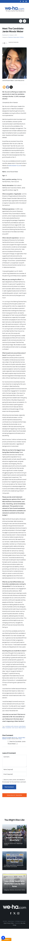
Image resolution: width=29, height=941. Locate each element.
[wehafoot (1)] (14, 905)
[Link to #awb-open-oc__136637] (20, 21)
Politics (22, 37)
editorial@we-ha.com (15, 165)
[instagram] (26, 1)
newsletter (8, 727)
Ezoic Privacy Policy (9, 923)
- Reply (20, 738)
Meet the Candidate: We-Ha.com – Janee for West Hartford (13, 738)
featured (16, 726)
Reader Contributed (12, 866)
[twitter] (23, 1)
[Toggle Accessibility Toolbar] (3, 938)
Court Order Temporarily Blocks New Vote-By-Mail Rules (14, 884)
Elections (10, 37)
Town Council (15, 727)
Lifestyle (6, 844)
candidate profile (9, 726)
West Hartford (22, 727)
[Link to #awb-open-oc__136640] (24, 21)
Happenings (19, 843)
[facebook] (20, 1)
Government (16, 37)
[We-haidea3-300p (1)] (14, 7)
